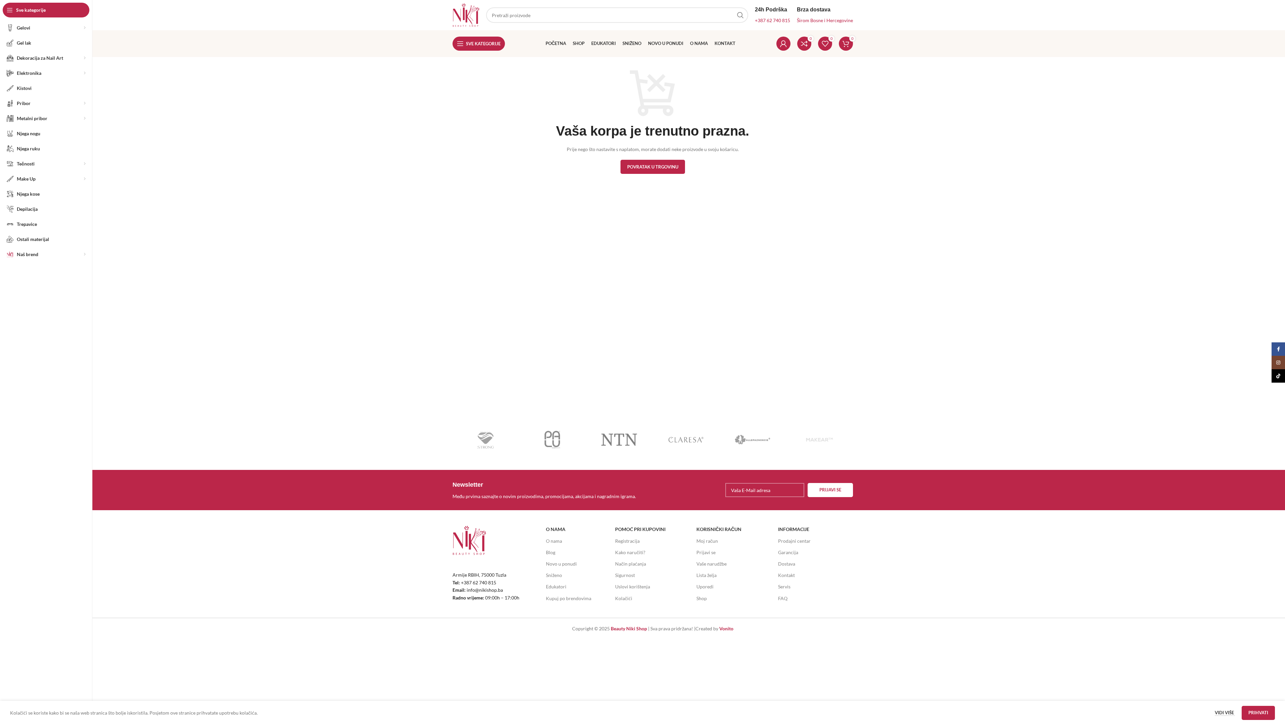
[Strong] (486, 439)
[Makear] (819, 439)
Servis (784, 586)
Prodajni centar (794, 541)
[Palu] (552, 439)
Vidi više (1225, 712)
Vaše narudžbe (711, 564)
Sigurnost (625, 575)
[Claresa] (685, 439)
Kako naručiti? (630, 552)
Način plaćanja (630, 564)
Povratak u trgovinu (652, 167)
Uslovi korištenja (632, 586)
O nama (554, 541)
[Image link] (469, 540)
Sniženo (554, 575)
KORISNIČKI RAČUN (718, 529)
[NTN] (619, 439)
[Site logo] (466, 14)
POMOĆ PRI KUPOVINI (640, 529)
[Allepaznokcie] (752, 439)
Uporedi (705, 586)
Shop (701, 598)
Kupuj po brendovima (568, 598)
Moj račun (707, 541)
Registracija (627, 541)
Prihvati (1258, 712)
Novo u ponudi (561, 564)
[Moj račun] (783, 43)
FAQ (782, 598)
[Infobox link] (551, 490)
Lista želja (706, 575)
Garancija (788, 552)
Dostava (786, 564)
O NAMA (555, 529)
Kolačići (623, 598)
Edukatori (556, 586)
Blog (550, 552)
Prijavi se (706, 552)
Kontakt (786, 575)
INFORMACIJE (793, 529)
